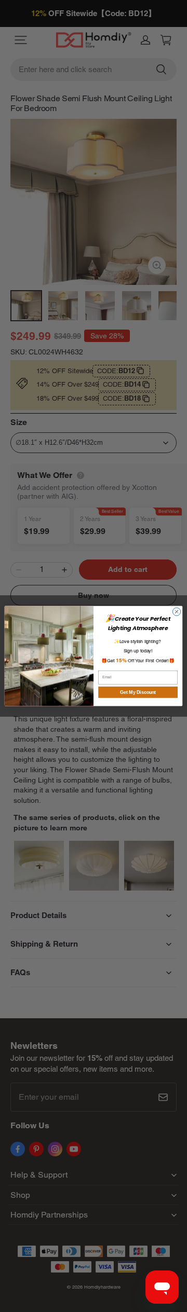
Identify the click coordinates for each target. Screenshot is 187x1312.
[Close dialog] (176, 612)
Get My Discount (138, 692)
